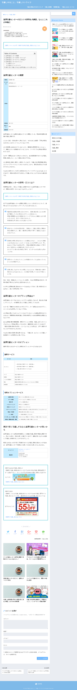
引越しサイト (56, 144)
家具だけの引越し (57, 138)
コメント (6, 618)
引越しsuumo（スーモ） (68, 7)
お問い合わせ (21, 450)
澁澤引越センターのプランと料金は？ (16, 59)
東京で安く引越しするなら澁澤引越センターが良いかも (21, 67)
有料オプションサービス (14, 65)
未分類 (54, 151)
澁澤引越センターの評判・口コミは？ (16, 57)
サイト (5, 645)
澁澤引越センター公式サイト (24, 449)
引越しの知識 (56, 141)
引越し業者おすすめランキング (35, 7)
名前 (5, 631)
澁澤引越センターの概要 (12, 55)
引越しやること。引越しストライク (17, 2)
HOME (39, 684)
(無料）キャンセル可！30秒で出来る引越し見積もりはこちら (22, 45)
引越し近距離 (48, 7)
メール (5, 638)
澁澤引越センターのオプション (14, 61)
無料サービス (11, 63)
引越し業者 (45, 539)
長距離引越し (56, 7)
